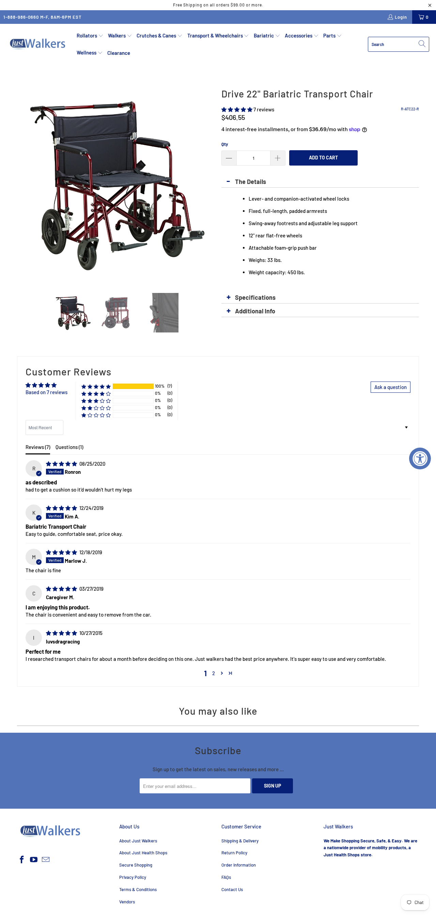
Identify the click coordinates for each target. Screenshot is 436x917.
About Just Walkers (138, 840)
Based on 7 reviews (46, 392)
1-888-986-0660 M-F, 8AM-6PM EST (42, 17)
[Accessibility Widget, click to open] (420, 458)
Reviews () (38, 447)
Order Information (238, 865)
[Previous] (22, 184)
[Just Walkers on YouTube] (34, 860)
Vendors (127, 901)
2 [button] (213, 673)
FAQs (226, 877)
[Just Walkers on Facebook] (22, 860)
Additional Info (255, 311)
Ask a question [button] (390, 387)
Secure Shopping (135, 865)
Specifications (255, 297)
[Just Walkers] (38, 44)
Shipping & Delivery (240, 840)
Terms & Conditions (138, 889)
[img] (61, 464)
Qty (224, 144)
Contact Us (232, 889)
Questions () (69, 447)
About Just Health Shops (143, 852)
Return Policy (234, 852)
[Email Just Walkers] (46, 860)
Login (401, 17)
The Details (250, 181)
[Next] (209, 184)
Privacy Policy (132, 877)
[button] (90, 35)
